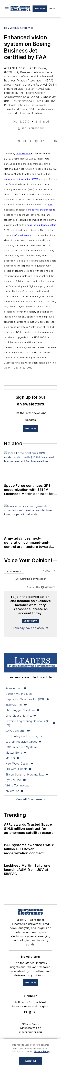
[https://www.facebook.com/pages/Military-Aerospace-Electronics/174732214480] (25, 1012)
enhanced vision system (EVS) (21, 179)
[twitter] (30, 141)
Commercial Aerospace (18, 28)
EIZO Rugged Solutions (20, 710)
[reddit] (36, 141)
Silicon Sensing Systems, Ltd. (24, 774)
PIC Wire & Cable (16, 769)
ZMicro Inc (12, 791)
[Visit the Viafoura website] (48, 587)
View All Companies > (30, 799)
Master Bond (13, 752)
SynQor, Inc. (13, 780)
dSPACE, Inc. (14, 704)
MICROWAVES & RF (30, 1028)
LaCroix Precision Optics (21, 741)
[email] (42, 141)
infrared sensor (22, 235)
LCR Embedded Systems (21, 747)
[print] (55, 141)
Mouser (10, 758)
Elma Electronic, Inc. (18, 715)
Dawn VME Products (19, 693)
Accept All (30, 1061)
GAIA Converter (15, 730)
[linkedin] (24, 141)
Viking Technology (17, 785)
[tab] (14, 571)
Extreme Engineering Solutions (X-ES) (27, 723)
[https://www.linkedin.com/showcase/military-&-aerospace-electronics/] (30, 1012)
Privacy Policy (41, 1051)
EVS (50, 204)
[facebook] (18, 141)
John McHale (23, 153)
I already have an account (30, 628)
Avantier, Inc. (13, 688)
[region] (30, 579)
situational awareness (40, 209)
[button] (6, 8)
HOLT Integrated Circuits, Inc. (24, 736)
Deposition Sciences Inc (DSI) (25, 699)
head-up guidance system (41, 225)
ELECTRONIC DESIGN (30, 1032)
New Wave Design (17, 763)
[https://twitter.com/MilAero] (34, 1012)
